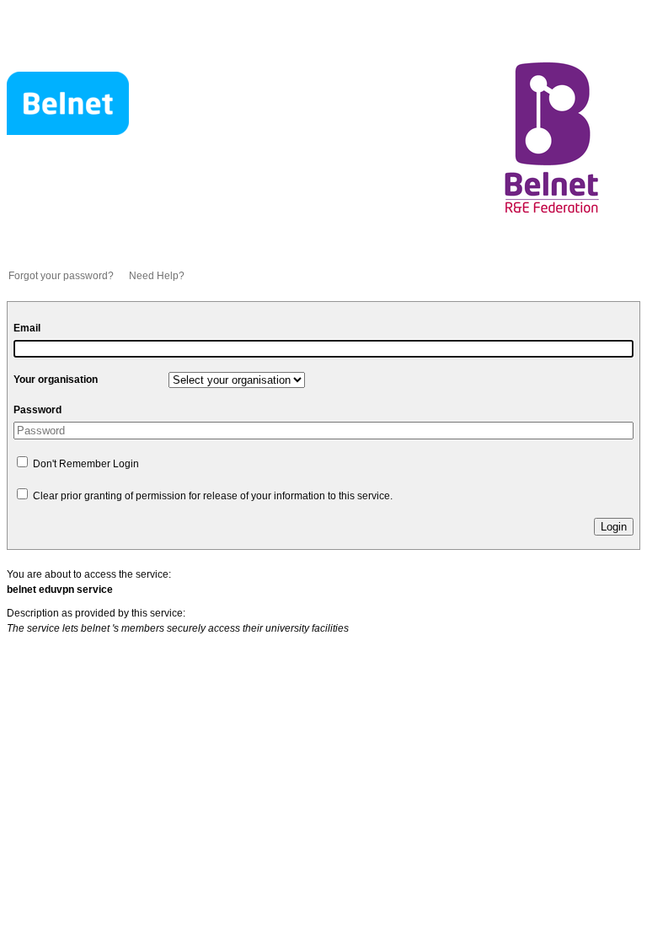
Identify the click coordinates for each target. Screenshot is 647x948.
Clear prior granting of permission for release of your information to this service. (211, 496)
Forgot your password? (61, 276)
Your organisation (55, 379)
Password (37, 410)
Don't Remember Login (84, 464)
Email (26, 328)
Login (614, 526)
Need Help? (156, 276)
